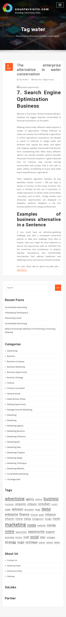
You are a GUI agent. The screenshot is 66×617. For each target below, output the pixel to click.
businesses (9, 504)
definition (17, 509)
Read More (22, 270)
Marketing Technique (16, 463)
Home (9, 36)
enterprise (11, 514)
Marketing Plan (14, 447)
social (34, 536)
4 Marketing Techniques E (16, 312)
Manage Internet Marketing (19, 409)
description (29, 509)
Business (11, 356)
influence (50, 514)
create (8, 509)
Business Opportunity (44, 79)
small (26, 536)
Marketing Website (15, 468)
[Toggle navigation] (60, 4)
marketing (15, 524)
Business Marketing (16, 366)
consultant (44, 504)
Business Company (15, 361)
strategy (10, 542)
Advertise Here (14, 565)
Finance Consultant (16, 388)
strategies (51, 537)
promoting (9, 537)
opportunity (36, 531)
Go (58, 287)
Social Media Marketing (17, 473)
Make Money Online (16, 399)
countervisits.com (32, 9)
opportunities (21, 532)
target (20, 542)
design (37, 509)
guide (41, 514)
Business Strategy (15, 377)
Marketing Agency (15, 425)
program (50, 531)
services (18, 537)
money (51, 525)
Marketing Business (16, 431)
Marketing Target (14, 457)
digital (46, 509)
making (27, 518)
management (37, 518)
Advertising (12, 350)
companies (20, 503)
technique (32, 542)
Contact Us (12, 560)
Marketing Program (16, 452)
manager (48, 519)
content (54, 504)
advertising (15, 498)
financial (34, 514)
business (51, 498)
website (42, 542)
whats (57, 542)
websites (49, 542)
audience (38, 499)
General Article (13, 393)
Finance (10, 382)
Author (24, 79)
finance (24, 514)
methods (41, 525)
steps (42, 537)
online (9, 531)
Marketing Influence (16, 436)
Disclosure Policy (14, 571)
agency (30, 499)
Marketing (11, 415)
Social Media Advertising (16, 307)
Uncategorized (13, 479)
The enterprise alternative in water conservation (37, 36)
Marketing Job (13, 441)
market (56, 518)
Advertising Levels (13, 318)
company (32, 504)
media (31, 525)
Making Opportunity (16, 404)
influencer (9, 518)
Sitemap (11, 576)
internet (19, 518)
